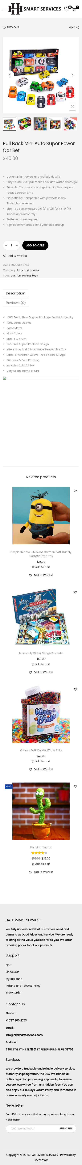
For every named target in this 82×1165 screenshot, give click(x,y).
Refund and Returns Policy (23, 986)
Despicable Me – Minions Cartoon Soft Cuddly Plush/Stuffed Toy (40, 554)
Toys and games (28, 270)
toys (35, 275)
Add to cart (35, 245)
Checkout (12, 972)
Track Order (14, 992)
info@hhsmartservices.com (24, 1035)
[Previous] (9, 75)
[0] (66, 9)
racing (26, 275)
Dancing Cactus (41, 847)
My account (14, 979)
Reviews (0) (16, 302)
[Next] (72, 75)
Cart (9, 965)
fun (18, 275)
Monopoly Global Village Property (41, 653)
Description (15, 293)
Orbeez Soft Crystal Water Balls (41, 750)
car (13, 275)
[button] (15, 255)
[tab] (41, 293)
